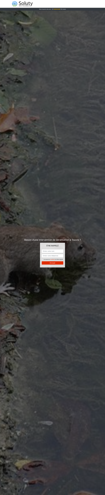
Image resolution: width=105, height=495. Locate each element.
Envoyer (52, 263)
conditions (52, 259)
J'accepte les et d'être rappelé (53, 259)
